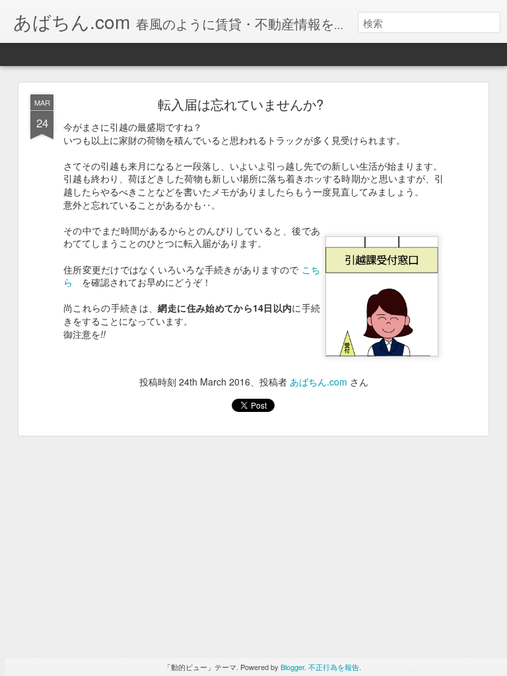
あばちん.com (318, 381)
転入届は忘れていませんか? (240, 104)
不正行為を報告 (333, 666)
